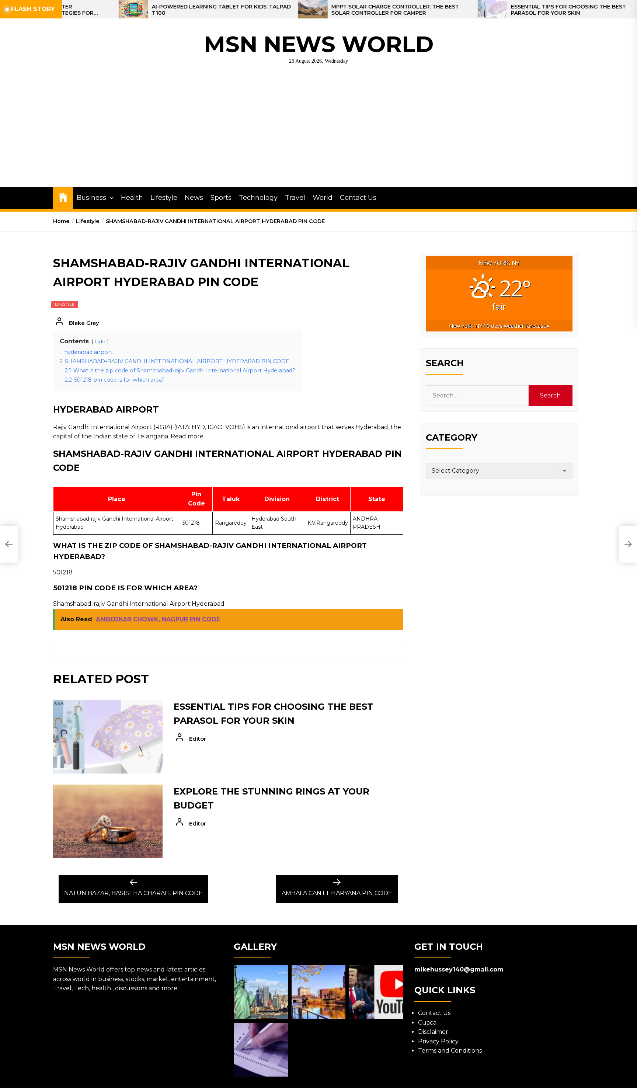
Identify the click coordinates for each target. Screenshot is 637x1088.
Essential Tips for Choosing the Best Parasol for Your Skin (520, 10)
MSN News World (319, 44)
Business (91, 198)
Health (132, 198)
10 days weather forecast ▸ (499, 325)
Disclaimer (433, 1031)
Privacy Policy (438, 1041)
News (194, 198)
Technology (258, 198)
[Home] (63, 196)
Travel (295, 198)
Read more (187, 436)
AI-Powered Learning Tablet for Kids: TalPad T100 (173, 10)
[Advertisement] (318, 131)
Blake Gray (84, 322)
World (323, 198)
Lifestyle (163, 198)
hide (100, 341)
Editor (197, 738)
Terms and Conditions (450, 1050)
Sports (221, 198)
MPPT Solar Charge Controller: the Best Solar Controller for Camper (347, 10)
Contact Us (358, 198)
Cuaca (427, 1022)
